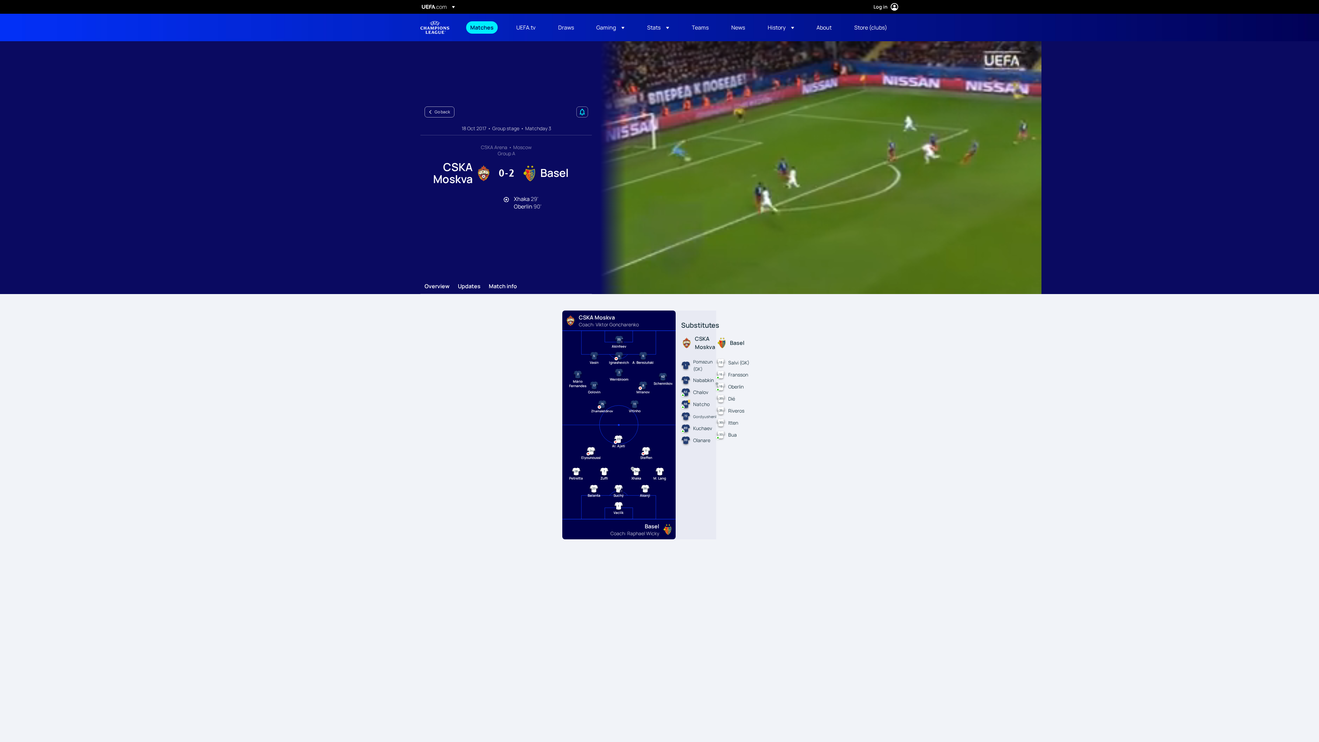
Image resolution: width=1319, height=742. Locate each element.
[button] (610, 27)
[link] (482, 27)
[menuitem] (485, 27)
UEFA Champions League (434, 27)
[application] (816, 167)
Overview (437, 286)
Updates (469, 286)
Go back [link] (442, 112)
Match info (503, 286)
